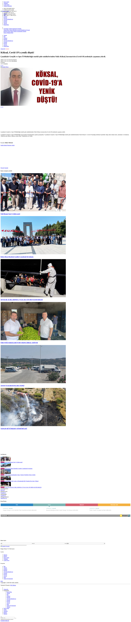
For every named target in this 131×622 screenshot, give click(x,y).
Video (5, 609)
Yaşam (5, 13)
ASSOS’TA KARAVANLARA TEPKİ (12, 385)
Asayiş (5, 23)
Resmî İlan (6, 24)
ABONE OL (4, 498)
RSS (12, 32)
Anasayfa (3, 48)
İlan (4, 15)
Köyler (5, 22)
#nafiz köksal (4, 145)
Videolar (6, 3)
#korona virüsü (10, 145)
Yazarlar (6, 611)
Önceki (2, 168)
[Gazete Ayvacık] (5, 11)
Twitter (10, 28)
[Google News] (4, 67)
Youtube (19, 28)
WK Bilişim (13, 585)
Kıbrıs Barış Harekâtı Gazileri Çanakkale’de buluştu (17, 257)
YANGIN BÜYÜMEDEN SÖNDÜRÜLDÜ (14, 428)
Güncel (5, 16)
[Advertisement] (46, 119)
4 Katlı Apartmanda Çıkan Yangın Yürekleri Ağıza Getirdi (20, 474)
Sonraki (6, 168)
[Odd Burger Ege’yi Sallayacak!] (33, 211)
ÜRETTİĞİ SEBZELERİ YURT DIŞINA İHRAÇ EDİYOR (19, 343)
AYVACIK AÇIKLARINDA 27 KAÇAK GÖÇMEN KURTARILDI (22, 300)
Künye (5, 32)
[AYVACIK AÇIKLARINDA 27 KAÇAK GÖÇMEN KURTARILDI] (33, 296)
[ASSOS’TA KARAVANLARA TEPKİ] (33, 382)
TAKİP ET (3, 492)
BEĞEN (3, 490)
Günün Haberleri (8, 6)
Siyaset (5, 20)
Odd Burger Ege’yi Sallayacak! (10, 214)
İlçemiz (5, 18)
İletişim (9, 32)
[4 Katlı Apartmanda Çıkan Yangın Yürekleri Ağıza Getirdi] (6, 473)
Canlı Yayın (6, 4)
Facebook (6, 28)
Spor (11, 31)
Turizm (24, 31)
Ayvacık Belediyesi (8, 19)
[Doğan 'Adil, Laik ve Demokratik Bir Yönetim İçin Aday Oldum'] (6, 479)
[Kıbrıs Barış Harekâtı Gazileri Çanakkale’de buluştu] (33, 253)
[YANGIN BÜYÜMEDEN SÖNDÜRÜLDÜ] (33, 425)
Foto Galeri (6, 1)
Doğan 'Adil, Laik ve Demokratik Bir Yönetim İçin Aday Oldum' (21, 481)
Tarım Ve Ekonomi (17, 31)
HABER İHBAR (5, 620)
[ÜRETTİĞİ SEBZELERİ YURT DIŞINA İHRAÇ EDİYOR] (33, 339)
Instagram (14, 28)
